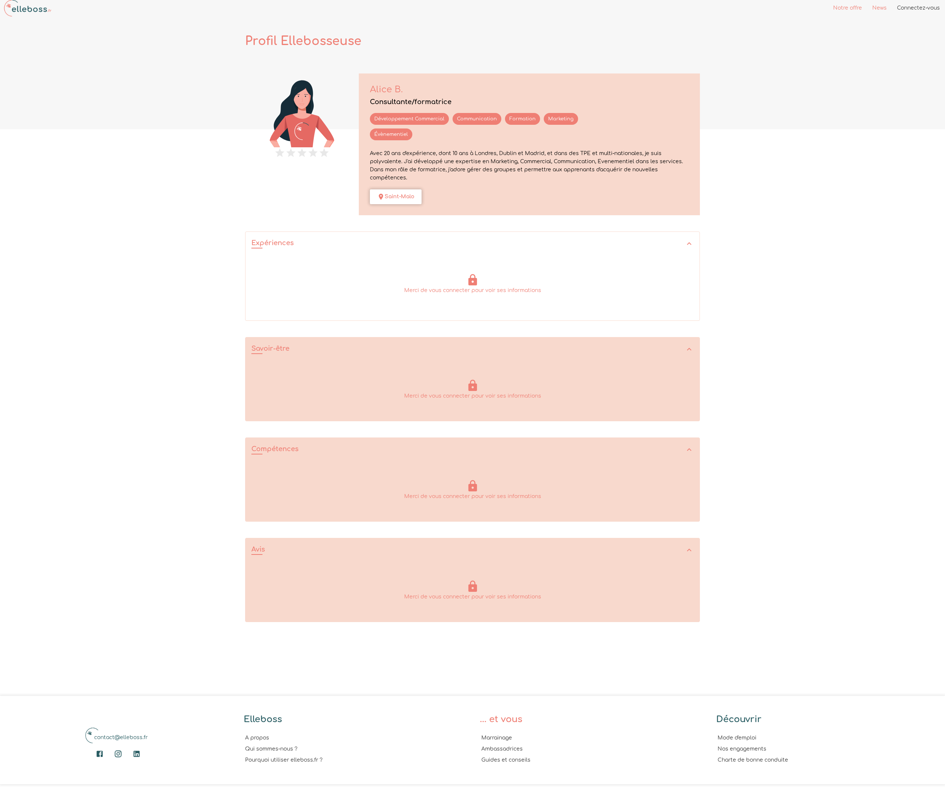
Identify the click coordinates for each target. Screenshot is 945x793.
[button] (472, 244)
